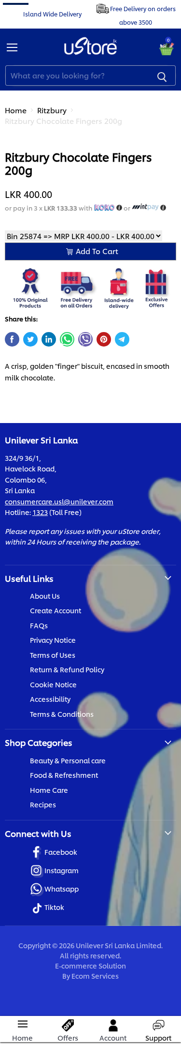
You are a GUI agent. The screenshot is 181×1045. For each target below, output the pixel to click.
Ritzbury (52, 110)
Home (16, 110)
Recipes (43, 804)
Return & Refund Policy (67, 669)
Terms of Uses (52, 654)
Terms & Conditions (62, 713)
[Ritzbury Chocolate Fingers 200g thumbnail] (20, 157)
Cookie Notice (53, 684)
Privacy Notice (53, 639)
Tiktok (54, 906)
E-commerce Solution (90, 965)
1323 (40, 511)
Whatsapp (61, 888)
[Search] (162, 75)
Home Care (49, 789)
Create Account (55, 610)
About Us (45, 595)
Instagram (61, 870)
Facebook (60, 851)
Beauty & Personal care (68, 760)
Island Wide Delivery (52, 13)
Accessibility (50, 698)
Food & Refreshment (64, 774)
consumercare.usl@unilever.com (59, 501)
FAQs (39, 625)
